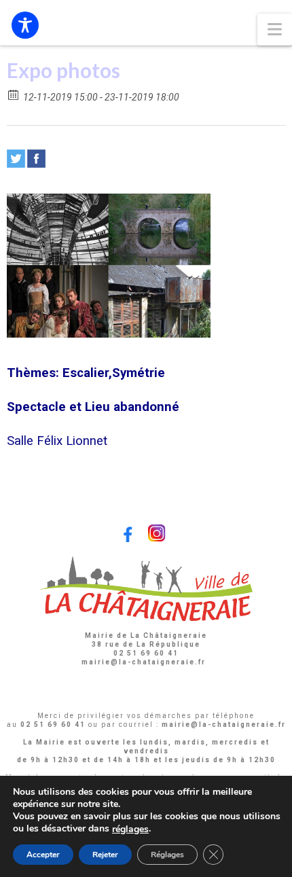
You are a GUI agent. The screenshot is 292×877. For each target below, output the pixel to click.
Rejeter (105, 854)
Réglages (167, 854)
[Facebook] (36, 158)
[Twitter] (16, 158)
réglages (130, 829)
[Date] (14, 94)
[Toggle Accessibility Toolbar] (25, 25)
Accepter (43, 854)
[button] (274, 30)
